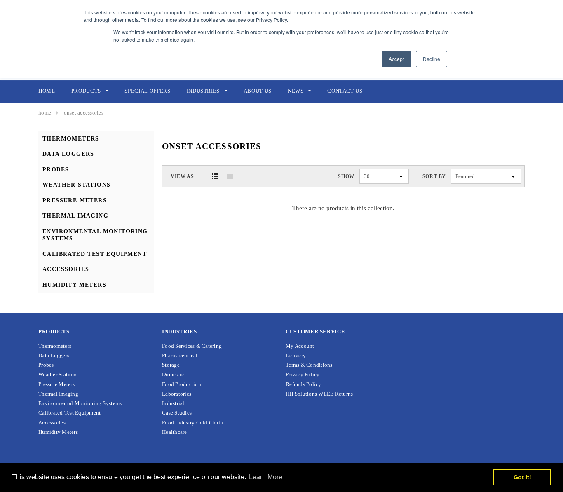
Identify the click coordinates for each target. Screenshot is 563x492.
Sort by (434, 176)
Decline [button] (431, 58)
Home (44, 113)
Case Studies (177, 413)
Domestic (173, 374)
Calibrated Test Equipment (94, 254)
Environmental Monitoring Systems (80, 403)
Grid (215, 176)
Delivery (296, 355)
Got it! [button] (522, 477)
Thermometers (70, 139)
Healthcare (174, 432)
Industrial (173, 403)
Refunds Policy (303, 384)
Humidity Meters (74, 285)
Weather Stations (76, 185)
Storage (171, 365)
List (230, 176)
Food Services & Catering (192, 346)
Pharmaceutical (180, 355)
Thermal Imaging (75, 216)
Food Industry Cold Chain (192, 422)
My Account (300, 346)
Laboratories (176, 394)
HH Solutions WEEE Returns (319, 394)
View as (182, 176)
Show (346, 176)
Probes (55, 169)
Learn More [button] (265, 476)
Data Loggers (68, 154)
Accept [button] (396, 58)
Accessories (65, 269)
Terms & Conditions (309, 365)
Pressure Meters (74, 200)
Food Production (181, 384)
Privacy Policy (303, 374)
